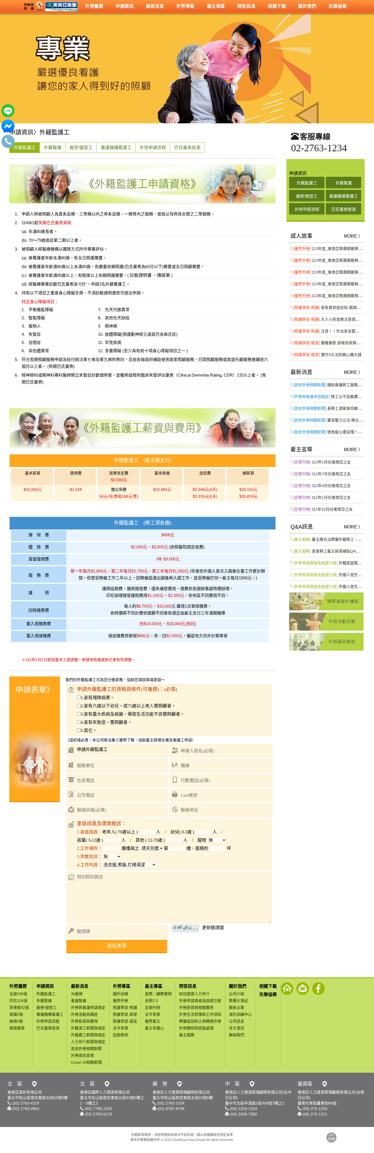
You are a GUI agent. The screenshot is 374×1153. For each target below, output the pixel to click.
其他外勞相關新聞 (86, 1048)
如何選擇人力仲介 (194, 994)
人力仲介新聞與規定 (88, 1042)
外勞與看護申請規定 (88, 1007)
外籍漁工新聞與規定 (88, 1028)
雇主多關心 (154, 1028)
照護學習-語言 (125, 1021)
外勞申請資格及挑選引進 (200, 1000)
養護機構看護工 (116, 147)
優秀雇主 (152, 1021)
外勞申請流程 (153, 147)
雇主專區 (153, 986)
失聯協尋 (268, 994)
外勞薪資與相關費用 (196, 1007)
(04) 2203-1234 (243, 1108)
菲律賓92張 (19, 1007)
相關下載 (268, 986)
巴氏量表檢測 (187, 147)
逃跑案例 (120, 1035)
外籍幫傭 (52, 147)
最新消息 (79, 986)
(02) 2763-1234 (170, 1103)
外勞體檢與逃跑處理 (196, 1028)
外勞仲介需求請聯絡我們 (302, 988)
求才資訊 (236, 1028)
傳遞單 (163, 275)
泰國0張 (16, 1014)
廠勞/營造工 (81, 147)
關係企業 (236, 1007)
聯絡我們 (236, 1035)
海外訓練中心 (240, 1014)
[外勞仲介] (50, 6)
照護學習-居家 (125, 1014)
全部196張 (18, 994)
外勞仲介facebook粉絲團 (318, 988)
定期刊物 (152, 1007)
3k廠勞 (77, 994)
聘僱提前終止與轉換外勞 (200, 1021)
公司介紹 (236, 994)
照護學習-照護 (125, 1007)
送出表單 (116, 946)
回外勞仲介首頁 (287, 988)
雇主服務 (186, 1035)
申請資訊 (45, 986)
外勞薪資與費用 (84, 1021)
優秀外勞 (120, 1000)
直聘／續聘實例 (158, 994)
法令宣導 (120, 1028)
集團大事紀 (238, 1000)
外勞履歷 (18, 986)
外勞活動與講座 (84, 1014)
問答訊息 (188, 986)
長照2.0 (151, 1000)
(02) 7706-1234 (98, 1108)
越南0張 (16, 1021)
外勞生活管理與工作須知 (200, 1014)
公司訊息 (236, 1021)
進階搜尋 (17, 1028)
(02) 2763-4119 (25, 1103)
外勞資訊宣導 (82, 1055)
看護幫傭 (78, 1000)
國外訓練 (120, 994)
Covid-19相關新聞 (86, 1062)
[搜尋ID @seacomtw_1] (8, 115)
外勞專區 (121, 986)
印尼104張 (18, 1000)
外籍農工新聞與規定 (88, 1035)
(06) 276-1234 (314, 1108)
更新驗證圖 (213, 927)
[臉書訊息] (8, 131)
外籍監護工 (25, 147)
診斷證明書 (140, 275)
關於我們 (237, 986)
